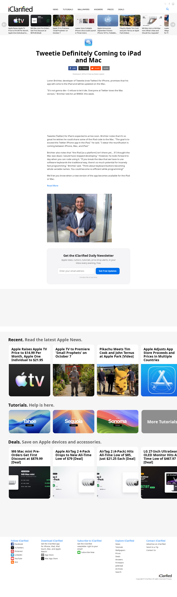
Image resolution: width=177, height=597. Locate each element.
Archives (119, 569)
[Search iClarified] (167, 9)
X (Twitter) (19, 547)
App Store (49, 555)
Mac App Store (51, 558)
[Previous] (4, 24)
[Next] (172, 24)
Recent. (16, 339)
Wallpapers (120, 550)
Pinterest (19, 551)
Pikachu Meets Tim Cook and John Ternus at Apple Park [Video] (129, 30)
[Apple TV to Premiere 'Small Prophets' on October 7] (63, 25)
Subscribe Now (87, 552)
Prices (118, 553)
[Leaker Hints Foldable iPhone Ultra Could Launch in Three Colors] (85, 25)
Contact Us (151, 550)
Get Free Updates (107, 271)
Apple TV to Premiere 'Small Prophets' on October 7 (61, 30)
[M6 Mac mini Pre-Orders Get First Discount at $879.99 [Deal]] (41, 25)
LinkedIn (18, 555)
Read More (52, 185)
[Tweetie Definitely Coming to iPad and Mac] (79, 218)
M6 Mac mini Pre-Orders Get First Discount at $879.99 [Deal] (40, 30)
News (117, 544)
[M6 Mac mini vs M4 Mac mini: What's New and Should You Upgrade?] (152, 25)
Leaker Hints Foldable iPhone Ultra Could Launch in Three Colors (85, 30)
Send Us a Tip (152, 547)
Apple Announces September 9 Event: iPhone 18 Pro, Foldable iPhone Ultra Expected (106, 32)
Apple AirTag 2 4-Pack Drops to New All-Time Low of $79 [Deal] (73, 455)
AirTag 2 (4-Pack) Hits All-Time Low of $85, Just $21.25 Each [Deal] (117, 455)
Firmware (119, 562)
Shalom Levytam (99, 74)
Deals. (14, 442)
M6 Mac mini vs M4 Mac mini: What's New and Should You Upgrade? (151, 30)
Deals (117, 556)
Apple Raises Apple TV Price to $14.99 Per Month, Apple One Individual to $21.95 (18, 32)
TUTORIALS (68, 9)
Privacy (168, 579)
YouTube (18, 558)
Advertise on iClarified (156, 544)
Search (118, 572)
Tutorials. (18, 405)
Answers (119, 559)
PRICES (110, 9)
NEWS (55, 9)
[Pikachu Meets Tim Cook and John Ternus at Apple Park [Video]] (130, 25)
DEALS (121, 9)
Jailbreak (119, 566)
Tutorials (119, 547)
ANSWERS (98, 9)
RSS (16, 562)
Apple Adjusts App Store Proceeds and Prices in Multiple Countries (159, 354)
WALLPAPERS (83, 9)
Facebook (19, 544)
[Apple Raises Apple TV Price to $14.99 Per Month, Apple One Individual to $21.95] (18, 25)
